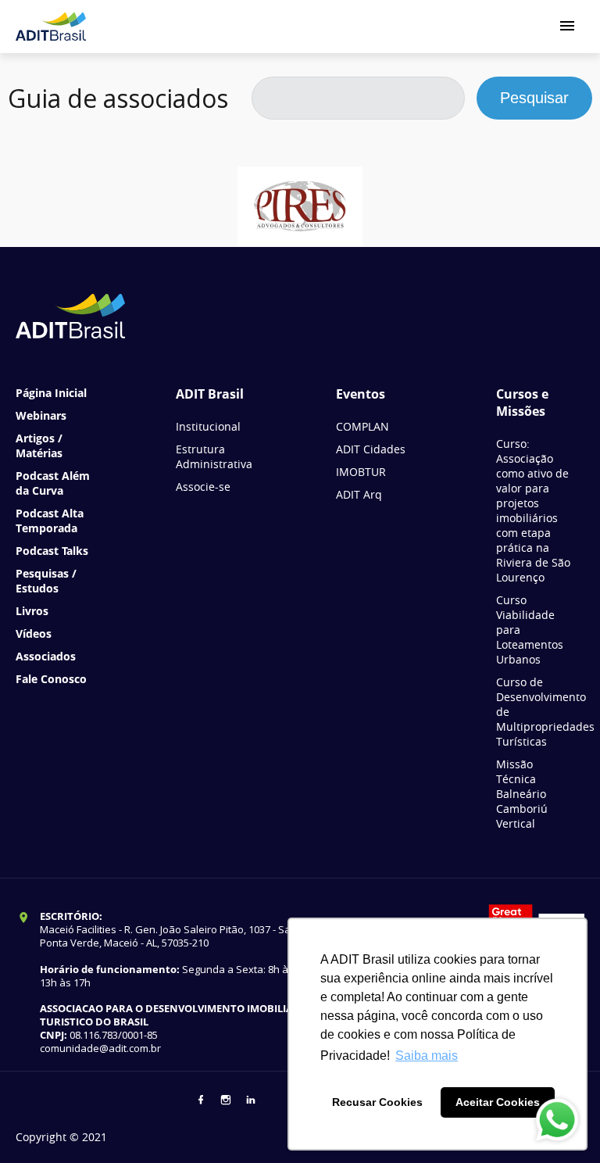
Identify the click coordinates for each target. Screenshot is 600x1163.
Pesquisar (534, 97)
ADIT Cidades (370, 449)
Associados (46, 656)
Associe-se (203, 486)
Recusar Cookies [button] (377, 1102)
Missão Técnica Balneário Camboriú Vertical (522, 794)
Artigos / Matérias (39, 445)
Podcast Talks (52, 550)
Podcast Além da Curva (53, 483)
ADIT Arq (359, 494)
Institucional (208, 426)
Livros (32, 610)
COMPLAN (362, 426)
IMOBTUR (361, 471)
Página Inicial (51, 392)
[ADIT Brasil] (51, 27)
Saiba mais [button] (426, 1055)
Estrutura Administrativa (214, 456)
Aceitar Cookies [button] (497, 1102)
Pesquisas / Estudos (46, 581)
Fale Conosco (51, 678)
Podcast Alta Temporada (50, 520)
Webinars (41, 415)
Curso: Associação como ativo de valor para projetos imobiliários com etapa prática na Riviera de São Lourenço (533, 510)
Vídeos (34, 633)
